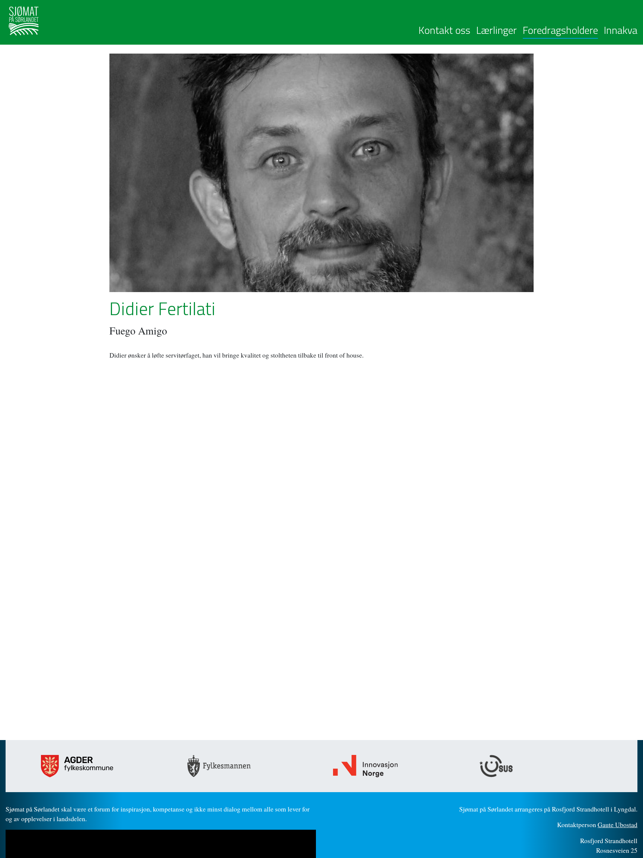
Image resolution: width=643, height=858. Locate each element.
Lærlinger (496, 30)
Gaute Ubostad (617, 824)
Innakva (620, 30)
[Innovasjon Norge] (394, 766)
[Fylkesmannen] (248, 766)
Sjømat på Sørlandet (64, 21)
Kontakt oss (444, 30)
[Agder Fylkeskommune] (102, 766)
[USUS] (540, 766)
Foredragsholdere (560, 30)
